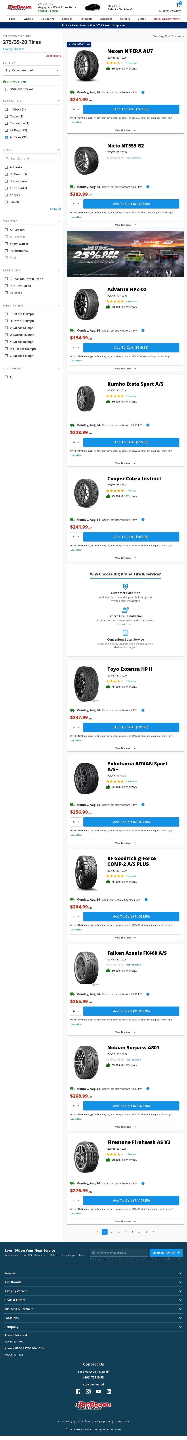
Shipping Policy (102, 1421)
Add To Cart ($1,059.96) (131, 916)
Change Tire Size (13, 49)
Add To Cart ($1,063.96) (131, 1011)
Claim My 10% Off (163, 1252)
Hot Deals (86, 18)
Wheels (28, 18)
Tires (12, 18)
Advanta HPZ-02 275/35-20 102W (24, 1348)
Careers (125, 18)
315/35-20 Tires (13, 1341)
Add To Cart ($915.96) (131, 442)
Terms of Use (83, 1421)
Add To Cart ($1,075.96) (131, 1106)
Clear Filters (53, 55)
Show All (55, 208)
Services (67, 18)
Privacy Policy (167, 1259)
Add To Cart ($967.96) (131, 109)
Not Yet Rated (133, 157)
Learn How (76, 122)
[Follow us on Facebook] (78, 1391)
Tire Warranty (122, 1421)
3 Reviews (131, 63)
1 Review (131, 396)
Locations (106, 18)
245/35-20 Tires (13, 1355)
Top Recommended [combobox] (19, 70)
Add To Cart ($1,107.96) (131, 1200)
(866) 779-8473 (172, 11)
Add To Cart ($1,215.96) (131, 203)
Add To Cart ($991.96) (131, 727)
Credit (142, 18)
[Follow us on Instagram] (88, 1391)
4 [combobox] (74, 109)
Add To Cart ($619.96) (131, 347)
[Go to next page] (153, 1232)
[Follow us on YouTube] (99, 1391)
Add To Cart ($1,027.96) (131, 822)
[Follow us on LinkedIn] (109, 1391)
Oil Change (47, 18)
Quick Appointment (167, 18)
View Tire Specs (123, 130)
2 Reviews (131, 781)
